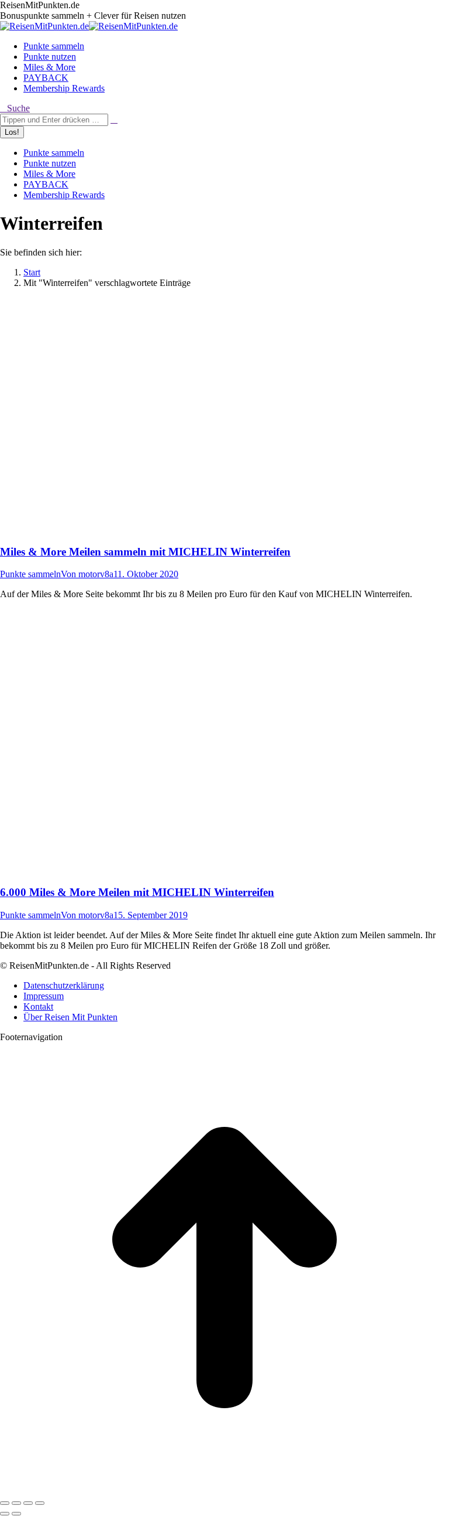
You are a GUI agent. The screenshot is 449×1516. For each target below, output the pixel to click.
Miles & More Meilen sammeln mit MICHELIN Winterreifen (145, 552)
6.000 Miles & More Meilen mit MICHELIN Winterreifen (137, 892)
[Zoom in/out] (39, 1503)
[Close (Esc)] (4, 1503)
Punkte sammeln (30, 574)
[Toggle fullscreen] (28, 1503)
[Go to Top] (224, 1489)
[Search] (114, 119)
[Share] (16, 1503)
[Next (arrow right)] (16, 1513)
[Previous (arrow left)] (4, 1513)
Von (87, 574)
